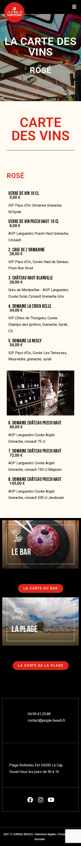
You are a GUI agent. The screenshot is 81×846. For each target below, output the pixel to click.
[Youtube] (51, 800)
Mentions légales (45, 834)
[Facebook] (30, 800)
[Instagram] (40, 800)
